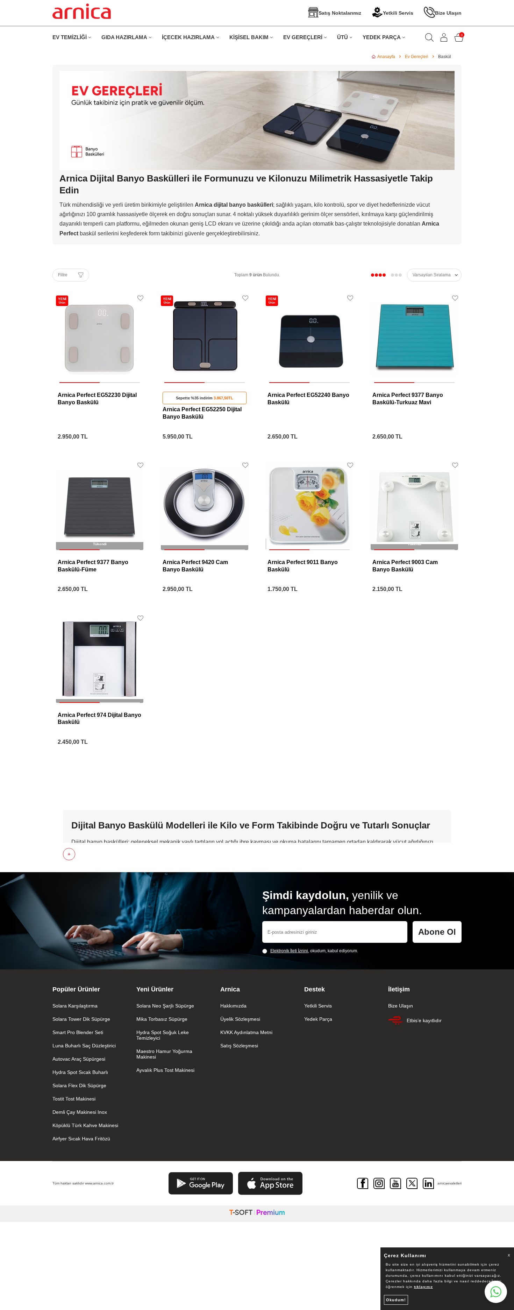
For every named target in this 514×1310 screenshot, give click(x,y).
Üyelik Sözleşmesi (240, 1019)
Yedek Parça (318, 1019)
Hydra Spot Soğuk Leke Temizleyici (162, 1035)
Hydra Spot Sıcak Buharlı (80, 1072)
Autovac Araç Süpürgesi (78, 1059)
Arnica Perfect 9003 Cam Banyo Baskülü (405, 565)
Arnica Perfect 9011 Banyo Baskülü (302, 565)
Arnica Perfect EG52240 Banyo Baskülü (308, 398)
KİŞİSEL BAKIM (249, 37)
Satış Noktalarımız (340, 13)
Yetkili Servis (398, 13)
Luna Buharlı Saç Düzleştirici (84, 1045)
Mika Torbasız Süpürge (161, 1019)
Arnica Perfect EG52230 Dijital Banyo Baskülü (97, 398)
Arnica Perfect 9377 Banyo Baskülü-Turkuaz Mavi (407, 398)
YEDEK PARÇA (382, 37)
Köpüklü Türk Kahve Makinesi (85, 1125)
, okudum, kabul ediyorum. (314, 950)
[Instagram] (379, 1183)
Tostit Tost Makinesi (73, 1099)
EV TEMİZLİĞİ (69, 37)
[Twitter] (411, 1183)
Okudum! (396, 1300)
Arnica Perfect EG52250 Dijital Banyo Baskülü (202, 413)
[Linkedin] (428, 1183)
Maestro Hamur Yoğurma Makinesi (164, 1054)
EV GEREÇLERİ (302, 37)
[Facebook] (362, 1183)
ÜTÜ (342, 37)
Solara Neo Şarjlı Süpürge (165, 1006)
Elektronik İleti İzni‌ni (289, 950)
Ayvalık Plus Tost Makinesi (165, 1070)
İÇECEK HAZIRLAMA (188, 37)
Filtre (62, 274)
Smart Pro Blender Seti (77, 1032)
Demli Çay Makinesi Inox (79, 1112)
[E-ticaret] (257, 1214)
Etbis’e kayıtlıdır (424, 1020)
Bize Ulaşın (448, 13)
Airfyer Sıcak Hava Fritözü (81, 1138)
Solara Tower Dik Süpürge (81, 1019)
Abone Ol (437, 932)
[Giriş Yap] (444, 37)
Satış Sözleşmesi (239, 1045)
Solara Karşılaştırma (75, 1006)
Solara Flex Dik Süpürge (79, 1085)
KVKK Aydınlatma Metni (246, 1032)
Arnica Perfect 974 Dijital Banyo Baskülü (99, 718)
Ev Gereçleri (416, 56)
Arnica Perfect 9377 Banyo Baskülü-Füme (93, 565)
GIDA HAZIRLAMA (124, 37)
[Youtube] (395, 1183)
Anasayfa (386, 56)
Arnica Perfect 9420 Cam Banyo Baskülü (195, 565)
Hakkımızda (233, 1006)
